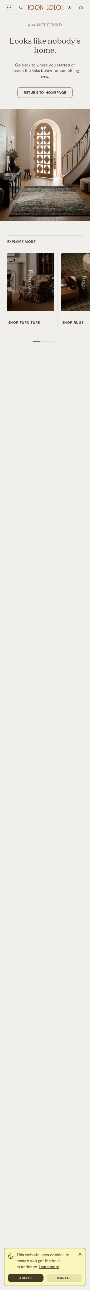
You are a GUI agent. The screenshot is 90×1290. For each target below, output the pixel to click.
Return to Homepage (45, 93)
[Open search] (21, 7)
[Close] (80, 1254)
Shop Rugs (73, 323)
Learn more (49, 1266)
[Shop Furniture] (30, 282)
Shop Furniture (24, 323)
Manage (64, 1278)
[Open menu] (9, 7)
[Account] (69, 7)
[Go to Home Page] (45, 7)
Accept (25, 1278)
